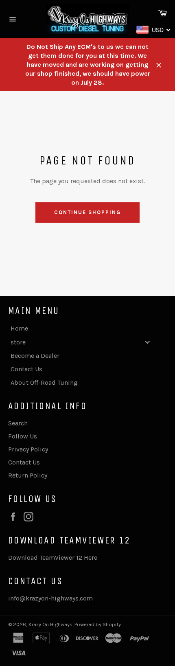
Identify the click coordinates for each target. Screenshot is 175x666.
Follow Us (22, 436)
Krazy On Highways (50, 624)
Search (18, 423)
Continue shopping (87, 212)
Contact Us (24, 462)
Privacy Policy (28, 449)
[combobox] (153, 30)
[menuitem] (83, 328)
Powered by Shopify (97, 624)
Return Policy (27, 475)
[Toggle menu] (147, 341)
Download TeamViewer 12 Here (52, 557)
